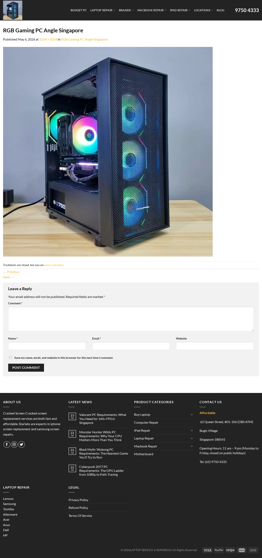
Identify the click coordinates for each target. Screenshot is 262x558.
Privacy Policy (78, 500)
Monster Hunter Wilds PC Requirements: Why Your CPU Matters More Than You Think (100, 436)
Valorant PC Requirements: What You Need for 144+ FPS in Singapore (102, 418)
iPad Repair (179, 10)
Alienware (10, 514)
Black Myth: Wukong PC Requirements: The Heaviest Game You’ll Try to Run (103, 453)
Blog (220, 10)
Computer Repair (146, 422)
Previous (11, 272)
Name (13, 338)
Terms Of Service (80, 515)
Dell (6, 530)
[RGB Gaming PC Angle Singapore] (108, 151)
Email (96, 338)
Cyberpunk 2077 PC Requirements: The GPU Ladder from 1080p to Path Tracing (101, 470)
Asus (6, 525)
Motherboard (143, 454)
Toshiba (8, 509)
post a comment (53, 265)
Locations (202, 10)
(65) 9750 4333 (216, 462)
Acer (6, 519)
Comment (15, 303)
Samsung (9, 504)
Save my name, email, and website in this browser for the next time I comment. (63, 357)
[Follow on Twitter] (21, 444)
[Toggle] (191, 414)
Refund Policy (78, 507)
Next (8, 277)
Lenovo (8, 498)
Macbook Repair (150, 10)
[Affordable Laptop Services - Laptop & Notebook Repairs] (32, 10)
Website (181, 338)
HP (5, 535)
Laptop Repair (101, 10)
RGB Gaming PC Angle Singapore (84, 39)
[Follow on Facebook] (6, 444)
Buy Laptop (142, 414)
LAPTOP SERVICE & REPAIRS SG (151, 550)
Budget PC (79, 10)
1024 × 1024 (48, 39)
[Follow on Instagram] (14, 444)
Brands (125, 10)
